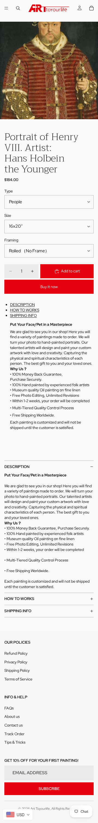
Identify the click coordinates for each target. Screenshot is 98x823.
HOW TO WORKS (24, 310)
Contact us (13, 725)
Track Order (14, 733)
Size (7, 215)
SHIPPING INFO (23, 315)
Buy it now (49, 286)
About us (12, 716)
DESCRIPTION (22, 304)
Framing (11, 240)
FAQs (9, 708)
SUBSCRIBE (49, 788)
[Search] (18, 8)
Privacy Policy (15, 662)
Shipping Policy (17, 670)
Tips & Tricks (14, 742)
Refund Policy (15, 653)
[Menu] (6, 8)
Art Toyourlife (40, 808)
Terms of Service (18, 679)
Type (8, 191)
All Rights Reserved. (65, 808)
